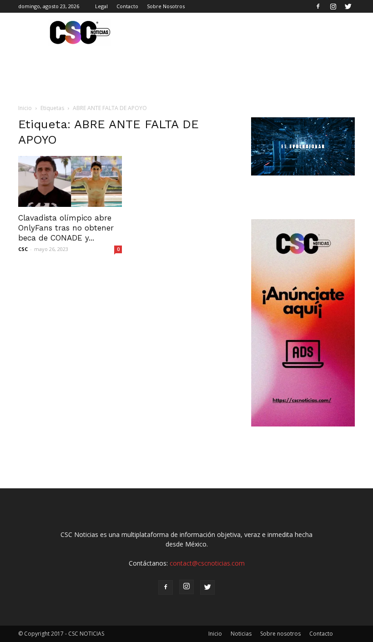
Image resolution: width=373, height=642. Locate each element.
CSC (23, 249)
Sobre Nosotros (166, 6)
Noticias (241, 633)
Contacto (127, 6)
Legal (101, 6)
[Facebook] (318, 6)
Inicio (25, 108)
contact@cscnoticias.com (207, 563)
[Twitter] (348, 6)
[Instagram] (333, 6)
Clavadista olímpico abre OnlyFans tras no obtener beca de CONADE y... (66, 227)
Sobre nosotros (280, 633)
